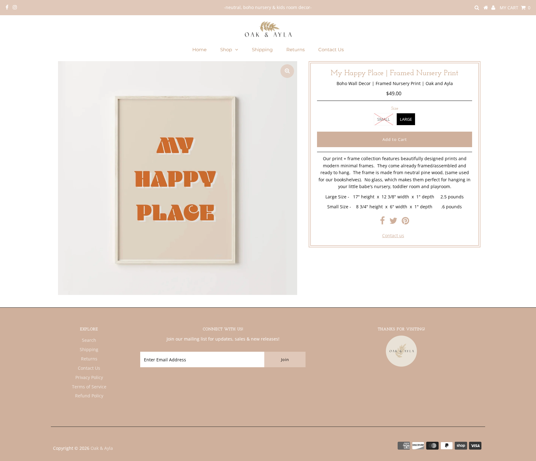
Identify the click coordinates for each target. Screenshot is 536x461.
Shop (226, 49)
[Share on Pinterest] (405, 222)
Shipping (262, 49)
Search (89, 340)
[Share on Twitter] (393, 222)
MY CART (515, 8)
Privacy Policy (89, 377)
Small (383, 119)
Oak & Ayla (102, 448)
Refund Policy (89, 396)
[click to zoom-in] (287, 71)
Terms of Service (89, 387)
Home (199, 49)
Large (406, 119)
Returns (295, 49)
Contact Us (331, 49)
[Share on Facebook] (382, 222)
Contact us (393, 235)
